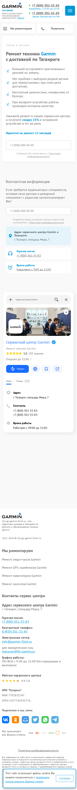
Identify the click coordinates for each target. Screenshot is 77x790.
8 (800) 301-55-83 (15, 631)
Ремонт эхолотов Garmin (19, 584)
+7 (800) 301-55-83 (45, 5)
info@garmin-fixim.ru (17, 641)
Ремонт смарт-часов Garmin (21, 559)
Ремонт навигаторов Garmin (21, 576)
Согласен (64, 778)
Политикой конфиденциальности (44, 155)
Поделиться (5, 719)
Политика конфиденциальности (38, 750)
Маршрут (20, 369)
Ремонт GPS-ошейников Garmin (24, 567)
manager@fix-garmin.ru (18, 651)
